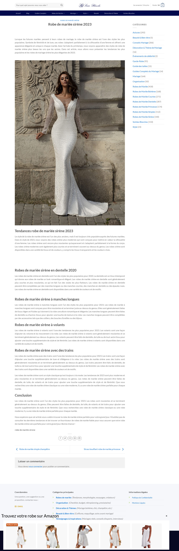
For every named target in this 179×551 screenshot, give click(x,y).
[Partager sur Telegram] (79, 438)
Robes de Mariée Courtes (144, 96)
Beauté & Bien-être (141, 37)
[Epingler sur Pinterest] (74, 438)
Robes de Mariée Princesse (145, 106)
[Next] (23, 260)
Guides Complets (40, 13)
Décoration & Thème (111, 13)
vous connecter (35, 466)
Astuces (136, 32)
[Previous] (16, 260)
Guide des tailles (140, 66)
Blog (27, 13)
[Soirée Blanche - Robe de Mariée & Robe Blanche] (89, 5)
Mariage (73, 13)
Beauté (96, 13)
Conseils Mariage (140, 42)
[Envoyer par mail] (70, 438)
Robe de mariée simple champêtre (34, 449)
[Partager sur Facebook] (60, 438)
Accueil (18, 13)
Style (85, 13)
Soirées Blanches (129, 13)
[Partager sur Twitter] (65, 438)
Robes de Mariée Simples (144, 112)
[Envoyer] (61, 5)
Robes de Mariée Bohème (144, 91)
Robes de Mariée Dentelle (144, 101)
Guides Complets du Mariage (146, 71)
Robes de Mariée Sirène (69, 20)
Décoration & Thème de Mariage (147, 47)
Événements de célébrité (144, 56)
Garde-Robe (138, 61)
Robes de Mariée (57, 13)
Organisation (139, 81)
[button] (158, 5)
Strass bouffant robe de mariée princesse (102, 449)
